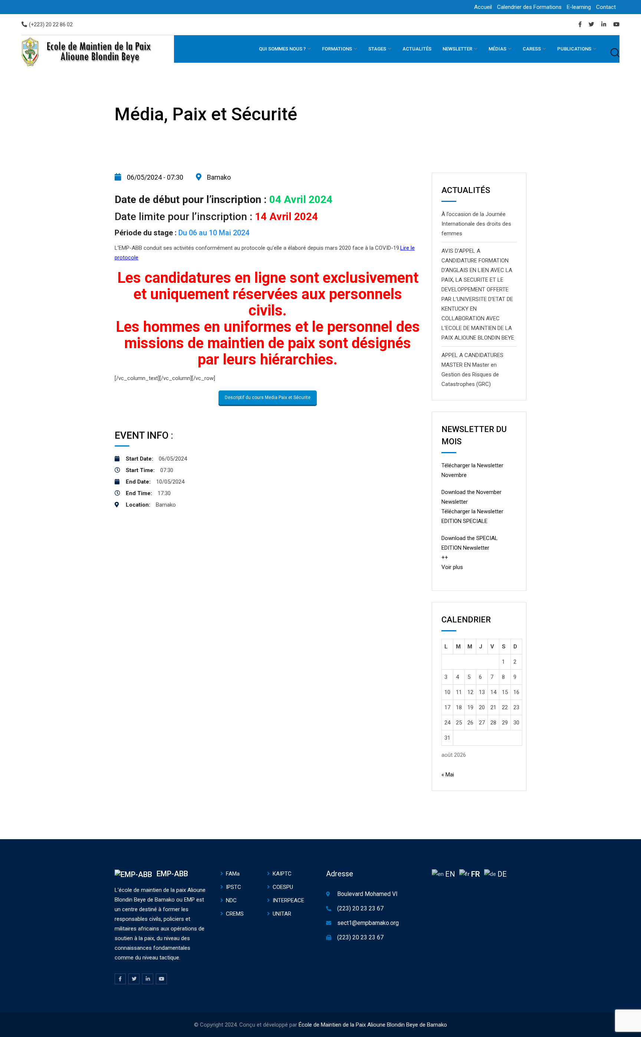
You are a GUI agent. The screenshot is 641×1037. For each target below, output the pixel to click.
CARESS (532, 49)
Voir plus (452, 567)
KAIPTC (282, 873)
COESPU (283, 887)
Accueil (483, 7)
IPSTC (233, 887)
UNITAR (282, 913)
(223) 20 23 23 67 (360, 908)
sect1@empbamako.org (368, 922)
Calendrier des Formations (529, 7)
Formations (337, 49)
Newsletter (457, 49)
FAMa (233, 873)
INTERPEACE (288, 900)
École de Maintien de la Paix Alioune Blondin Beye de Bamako (373, 1024)
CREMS (235, 913)
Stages (377, 49)
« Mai (447, 774)
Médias (497, 49)
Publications (574, 49)
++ (444, 557)
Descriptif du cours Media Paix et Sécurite (267, 397)
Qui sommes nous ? (282, 49)
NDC (231, 900)
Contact (606, 7)
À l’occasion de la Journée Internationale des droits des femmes (476, 224)
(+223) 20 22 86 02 (51, 24)
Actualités (416, 49)
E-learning (579, 7)
